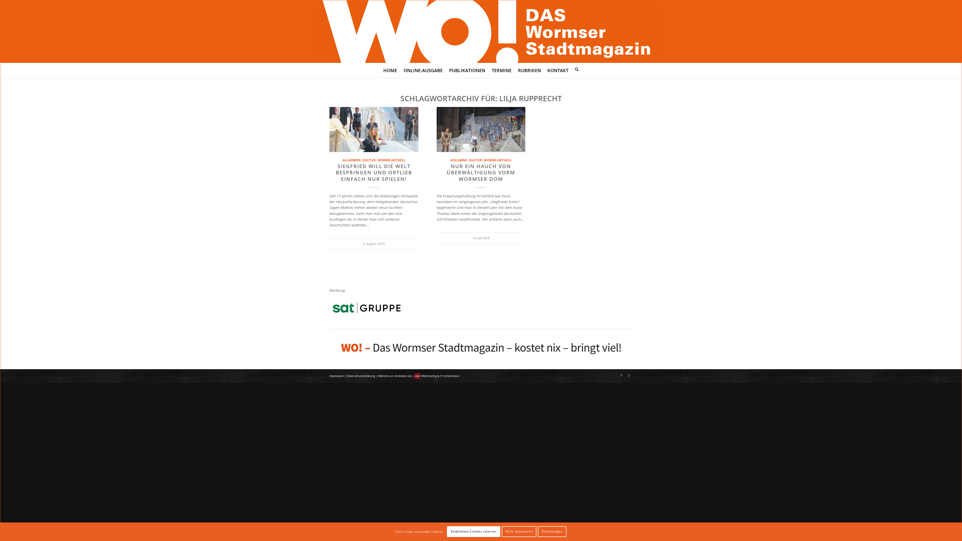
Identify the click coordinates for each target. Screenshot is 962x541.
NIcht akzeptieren (519, 531)
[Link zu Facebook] (621, 375)
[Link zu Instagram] (629, 375)
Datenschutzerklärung (361, 376)
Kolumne (458, 160)
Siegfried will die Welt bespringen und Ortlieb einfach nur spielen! (374, 172)
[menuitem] (390, 70)
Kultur (369, 160)
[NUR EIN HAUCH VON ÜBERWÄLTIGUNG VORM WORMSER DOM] (481, 129)
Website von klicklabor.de (394, 376)
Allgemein (351, 160)
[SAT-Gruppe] (366, 308)
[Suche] (577, 69)
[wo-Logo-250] (481, 31)
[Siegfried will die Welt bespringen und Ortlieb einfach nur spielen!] (373, 129)
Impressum (336, 376)
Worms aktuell (391, 160)
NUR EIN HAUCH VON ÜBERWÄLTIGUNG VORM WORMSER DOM (481, 172)
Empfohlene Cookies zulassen (474, 531)
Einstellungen (552, 531)
